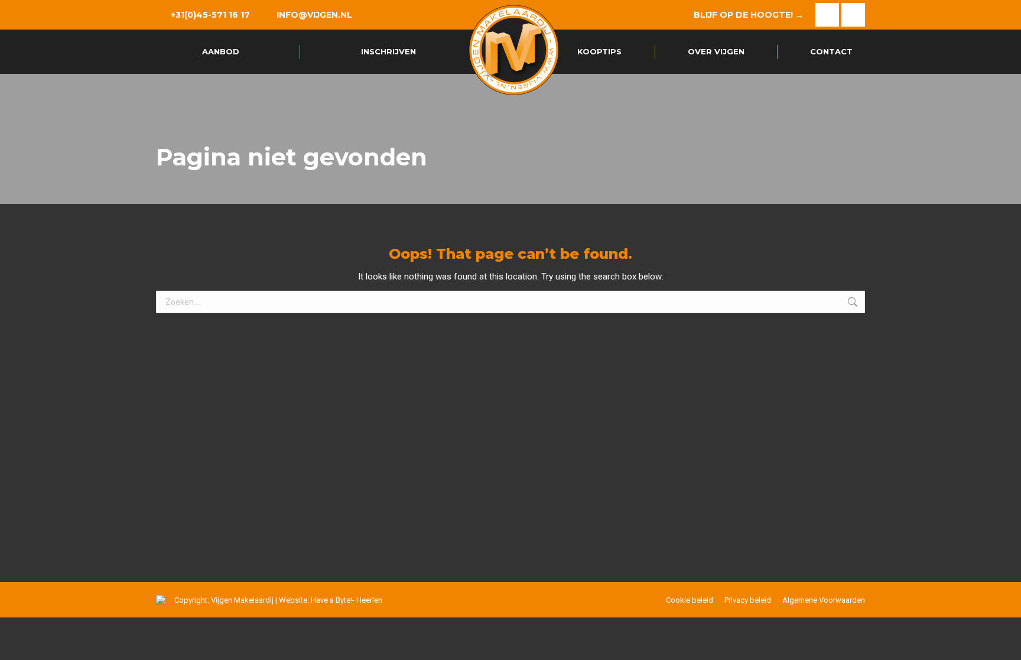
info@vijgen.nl (314, 14)
